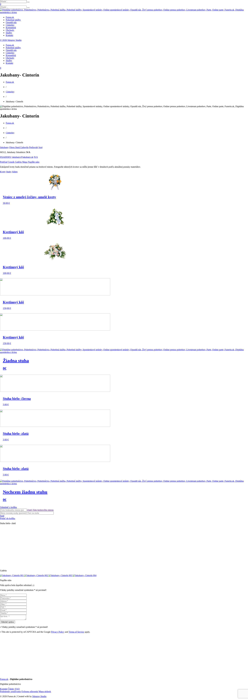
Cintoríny (10, 25)
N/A (36, 157)
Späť (2, 516)
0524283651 (5, 157)
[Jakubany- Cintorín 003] (61, 575)
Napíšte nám (33, 162)
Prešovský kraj (35, 147)
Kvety (3, 171)
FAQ (17, 689)
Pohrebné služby (13, 20)
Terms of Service (76, 632)
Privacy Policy (57, 632)
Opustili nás (11, 22)
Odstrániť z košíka (8, 507)
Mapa (24, 162)
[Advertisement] (86, 547)
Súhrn (15, 171)
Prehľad (3, 162)
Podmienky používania (10, 691)
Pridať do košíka (7, 518)
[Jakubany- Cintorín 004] (84, 575)
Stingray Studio (39, 696)
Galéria (18, 162)
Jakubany (4, 147)
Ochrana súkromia (29, 691)
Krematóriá (11, 27)
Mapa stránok (45, 691)
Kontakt (9, 35)
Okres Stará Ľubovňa (19, 147)
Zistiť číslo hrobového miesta (40, 510)
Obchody (10, 30)
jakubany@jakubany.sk (22, 157)
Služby (9, 33)
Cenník (11, 162)
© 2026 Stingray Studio (11, 40)
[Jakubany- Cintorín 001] (12, 575)
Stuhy (8, 171)
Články (11, 689)
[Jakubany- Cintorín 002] (36, 575)
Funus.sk (10, 17)
